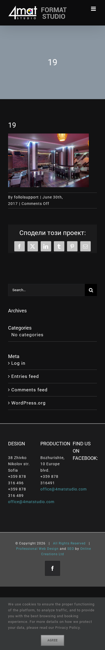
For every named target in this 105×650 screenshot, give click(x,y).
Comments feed (29, 389)
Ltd (61, 554)
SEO (70, 549)
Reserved (78, 543)
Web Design (49, 549)
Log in (18, 363)
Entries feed (25, 376)
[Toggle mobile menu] (94, 9)
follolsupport (26, 197)
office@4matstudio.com (31, 502)
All (55, 543)
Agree (52, 640)
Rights (64, 543)
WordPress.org (28, 403)
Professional (27, 549)
